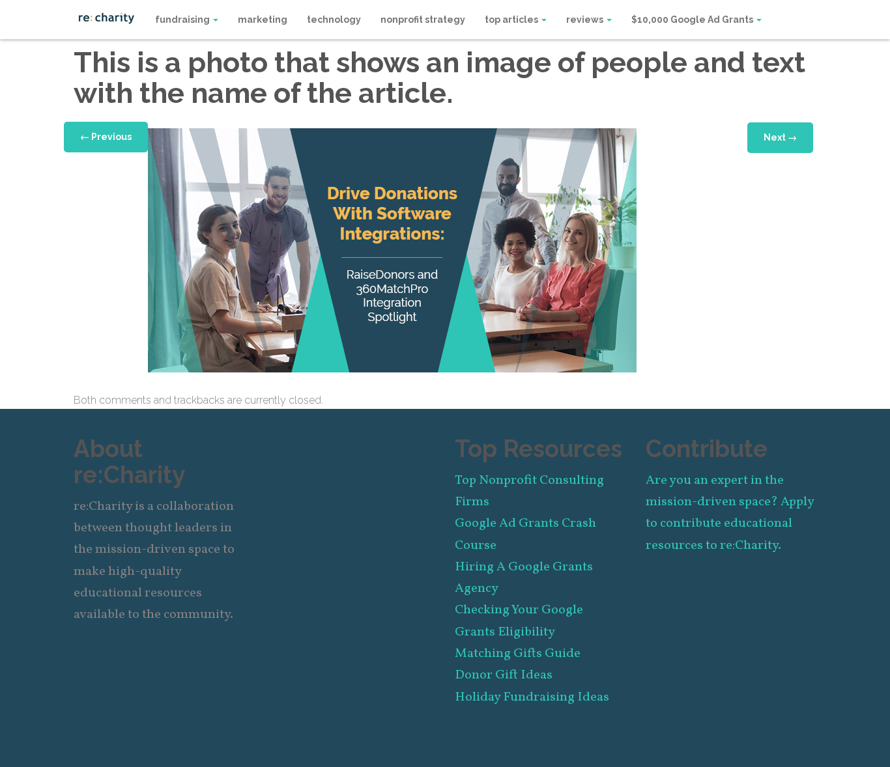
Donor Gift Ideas (504, 675)
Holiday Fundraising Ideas (532, 697)
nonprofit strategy (422, 19)
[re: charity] (106, 17)
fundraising (183, 19)
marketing (262, 19)
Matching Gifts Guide (518, 654)
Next (780, 137)
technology (334, 19)
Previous (106, 137)
